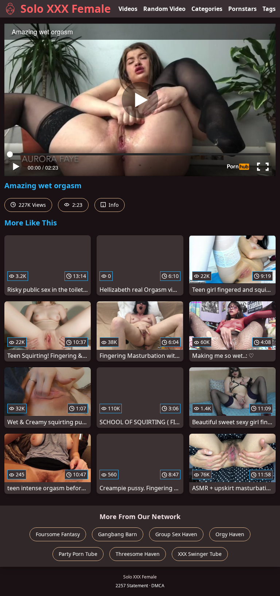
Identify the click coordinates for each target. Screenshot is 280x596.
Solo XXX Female (65, 8)
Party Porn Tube (78, 553)
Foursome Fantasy (58, 534)
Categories (206, 9)
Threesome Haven (138, 553)
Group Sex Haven (176, 534)
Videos (127, 9)
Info (112, 204)
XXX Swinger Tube (200, 553)
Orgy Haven (229, 534)
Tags (269, 9)
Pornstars (242, 9)
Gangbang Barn (117, 534)
